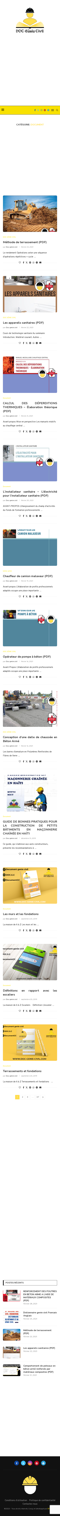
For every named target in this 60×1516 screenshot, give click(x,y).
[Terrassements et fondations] (30, 1042)
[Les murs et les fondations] (30, 885)
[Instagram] (41, 110)
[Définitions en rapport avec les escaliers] (30, 962)
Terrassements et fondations (22, 1071)
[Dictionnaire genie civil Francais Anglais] (11, 1317)
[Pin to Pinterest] (30, 262)
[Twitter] (38, 110)
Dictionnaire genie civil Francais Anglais (40, 1314)
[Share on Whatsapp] (33, 262)
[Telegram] (48, 110)
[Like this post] (20, 262)
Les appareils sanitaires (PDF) (23, 323)
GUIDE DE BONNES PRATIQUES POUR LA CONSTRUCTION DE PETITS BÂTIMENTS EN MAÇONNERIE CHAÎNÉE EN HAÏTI (30, 828)
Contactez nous (30, 1504)
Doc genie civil (11, 247)
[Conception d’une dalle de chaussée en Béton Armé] (30, 708)
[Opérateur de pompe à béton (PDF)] (30, 628)
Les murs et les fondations (21, 914)
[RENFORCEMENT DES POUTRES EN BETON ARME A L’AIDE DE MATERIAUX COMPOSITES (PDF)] (11, 1296)
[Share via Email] (40, 262)
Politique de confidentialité (42, 1500)
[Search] (57, 110)
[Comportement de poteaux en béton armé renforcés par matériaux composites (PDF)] (11, 1370)
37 (38, 1097)
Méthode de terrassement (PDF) (25, 242)
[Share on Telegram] (37, 262)
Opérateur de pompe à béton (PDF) (27, 657)
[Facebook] (35, 110)
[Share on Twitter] (27, 262)
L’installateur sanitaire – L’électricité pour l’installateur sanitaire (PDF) (30, 494)
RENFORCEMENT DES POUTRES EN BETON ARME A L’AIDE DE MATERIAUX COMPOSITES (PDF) (40, 1296)
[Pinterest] (45, 110)
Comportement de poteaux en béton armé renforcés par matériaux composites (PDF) (39, 1368)
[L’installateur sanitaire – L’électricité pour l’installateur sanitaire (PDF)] (30, 463)
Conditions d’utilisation (16, 1500)
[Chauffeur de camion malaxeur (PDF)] (30, 547)
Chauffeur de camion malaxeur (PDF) (28, 576)
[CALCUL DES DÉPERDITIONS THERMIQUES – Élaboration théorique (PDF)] (30, 375)
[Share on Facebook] (23, 262)
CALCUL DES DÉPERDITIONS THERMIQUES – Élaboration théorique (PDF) (30, 407)
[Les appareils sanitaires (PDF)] (30, 294)
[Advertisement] (30, 69)
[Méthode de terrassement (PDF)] (30, 213)
